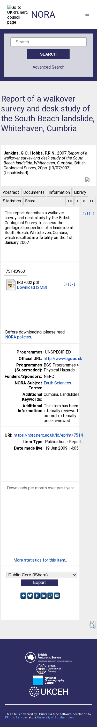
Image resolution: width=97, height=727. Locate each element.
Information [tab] (59, 192)
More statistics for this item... (40, 560)
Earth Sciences (57, 383)
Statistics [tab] (12, 200)
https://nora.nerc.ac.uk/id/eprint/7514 (48, 435)
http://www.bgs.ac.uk (63, 358)
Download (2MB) (32, 287)
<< (69, 200)
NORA (43, 14)
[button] (92, 625)
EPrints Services (16, 717)
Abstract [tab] (11, 192)
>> (91, 200)
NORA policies (18, 337)
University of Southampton (55, 717)
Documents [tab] (33, 192)
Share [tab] (30, 200)
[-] (91, 214)
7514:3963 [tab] (15, 271)
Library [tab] (80, 192)
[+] (85, 214)
